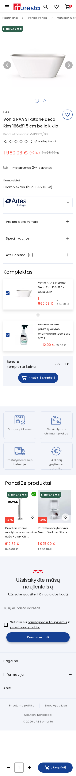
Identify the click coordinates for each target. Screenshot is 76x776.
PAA (6, 112)
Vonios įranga (37, 18)
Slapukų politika (56, 706)
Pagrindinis (10, 18)
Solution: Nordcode (38, 715)
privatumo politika (25, 627)
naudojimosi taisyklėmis (47, 622)
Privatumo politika (22, 706)
